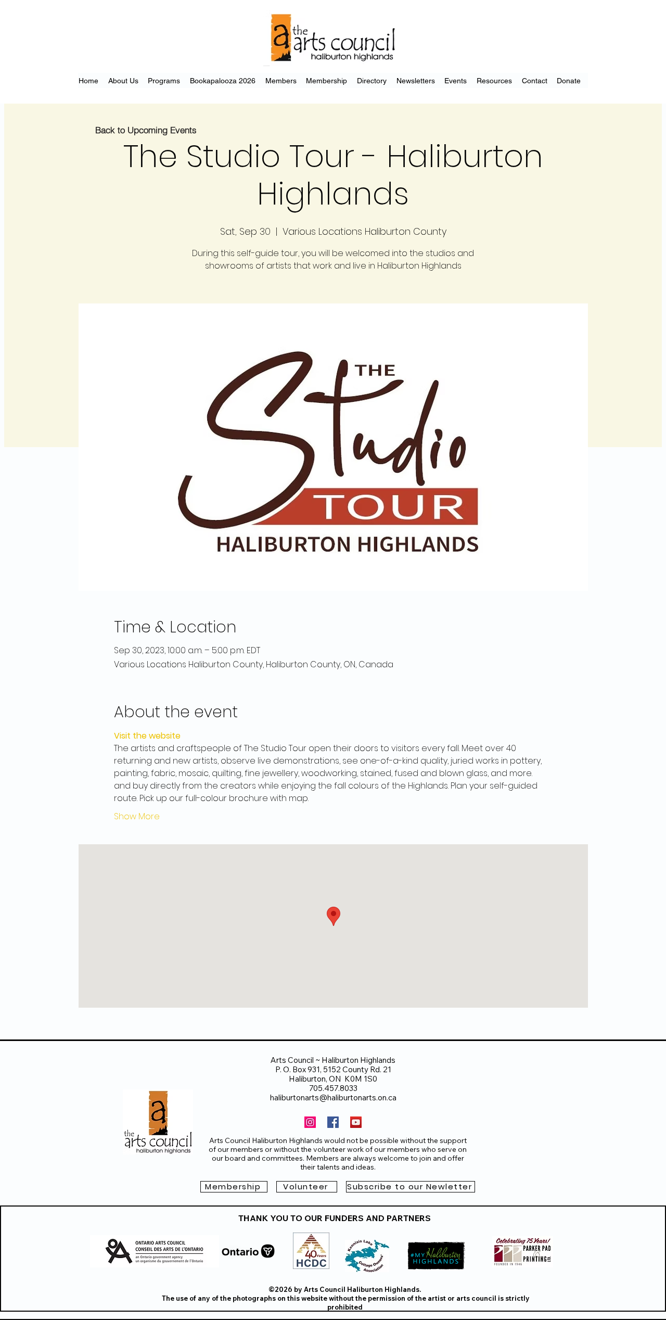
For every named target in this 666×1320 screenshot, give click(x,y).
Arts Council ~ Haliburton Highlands (333, 1060)
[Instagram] (310, 1122)
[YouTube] (356, 1122)
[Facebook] (333, 1122)
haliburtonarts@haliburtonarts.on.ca (333, 1097)
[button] (410, 1186)
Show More (137, 816)
